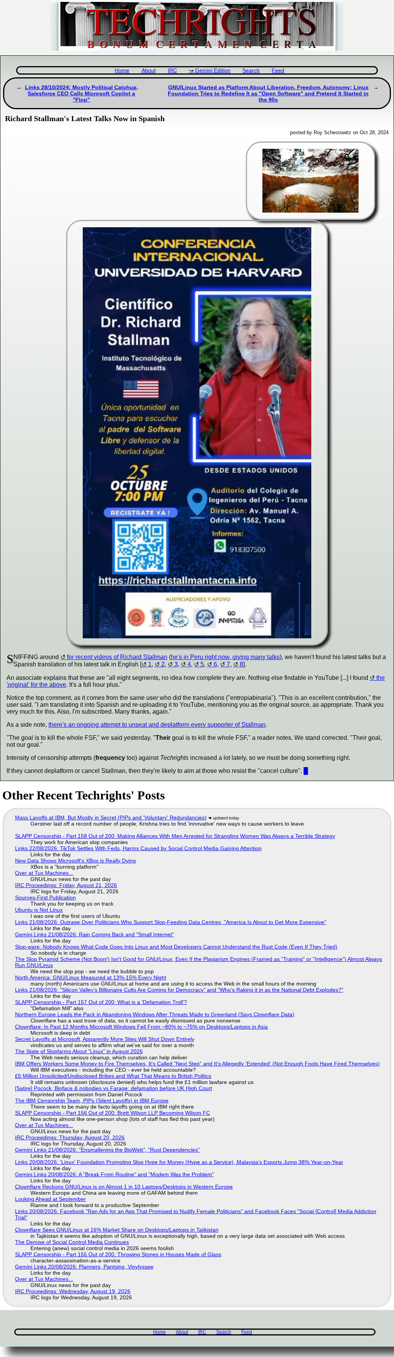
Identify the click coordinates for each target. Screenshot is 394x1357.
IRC (172, 70)
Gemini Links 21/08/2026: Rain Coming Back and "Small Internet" (94, 934)
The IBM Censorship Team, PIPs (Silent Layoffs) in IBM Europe (92, 1100)
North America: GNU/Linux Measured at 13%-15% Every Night (90, 977)
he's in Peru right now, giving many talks (225, 657)
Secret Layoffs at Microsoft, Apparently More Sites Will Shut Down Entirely (104, 1039)
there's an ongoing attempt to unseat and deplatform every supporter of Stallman (156, 724)
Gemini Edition (212, 70)
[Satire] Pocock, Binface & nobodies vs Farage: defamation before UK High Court (113, 1088)
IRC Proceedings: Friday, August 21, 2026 (66, 885)
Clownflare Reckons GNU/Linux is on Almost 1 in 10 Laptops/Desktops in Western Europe (124, 1187)
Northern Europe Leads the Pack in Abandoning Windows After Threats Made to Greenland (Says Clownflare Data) (154, 1014)
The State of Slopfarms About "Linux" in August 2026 (79, 1051)
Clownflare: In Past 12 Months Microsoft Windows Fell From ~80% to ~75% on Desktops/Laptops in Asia (141, 1027)
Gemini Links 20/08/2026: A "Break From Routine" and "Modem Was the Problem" (114, 1174)
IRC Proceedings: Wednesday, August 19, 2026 (72, 1291)
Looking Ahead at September (50, 1199)
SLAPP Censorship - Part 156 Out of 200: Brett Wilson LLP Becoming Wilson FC (112, 1113)
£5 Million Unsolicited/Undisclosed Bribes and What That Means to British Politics (113, 1076)
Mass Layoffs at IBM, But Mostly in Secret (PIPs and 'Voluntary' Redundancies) (111, 817)
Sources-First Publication (45, 897)
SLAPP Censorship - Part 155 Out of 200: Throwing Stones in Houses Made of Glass (118, 1254)
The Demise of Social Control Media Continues (72, 1242)
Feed (278, 70)
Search (251, 70)
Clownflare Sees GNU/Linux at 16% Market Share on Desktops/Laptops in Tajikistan (117, 1230)
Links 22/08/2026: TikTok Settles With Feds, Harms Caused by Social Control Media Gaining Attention (138, 848)
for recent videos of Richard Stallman (117, 657)
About (149, 70)
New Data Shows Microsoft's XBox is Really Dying (75, 860)
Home (122, 70)
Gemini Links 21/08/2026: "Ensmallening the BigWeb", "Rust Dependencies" (107, 1150)
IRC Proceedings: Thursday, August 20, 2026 (70, 1137)
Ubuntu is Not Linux (39, 910)
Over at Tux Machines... (44, 873)
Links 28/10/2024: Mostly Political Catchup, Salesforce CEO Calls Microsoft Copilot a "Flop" (81, 93)
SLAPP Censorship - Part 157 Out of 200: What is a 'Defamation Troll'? (101, 1002)
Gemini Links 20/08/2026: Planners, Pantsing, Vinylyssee (84, 1267)
